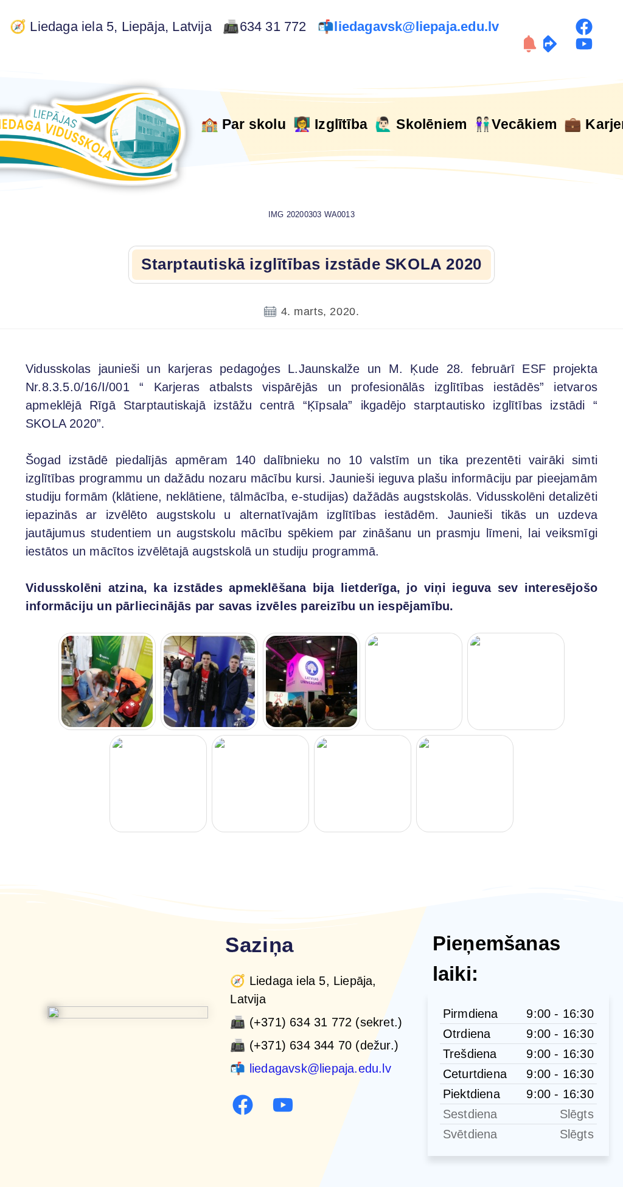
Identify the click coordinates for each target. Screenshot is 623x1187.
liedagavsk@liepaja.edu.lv (418, 26)
